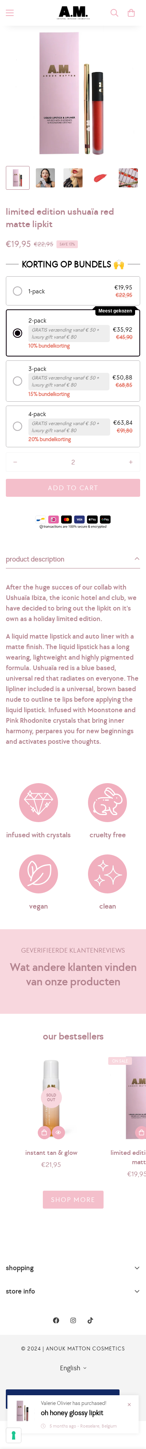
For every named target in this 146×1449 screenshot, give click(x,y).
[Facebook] (56, 1320)
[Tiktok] (90, 1320)
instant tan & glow (51, 1152)
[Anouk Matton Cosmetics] (73, 13)
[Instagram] (73, 1320)
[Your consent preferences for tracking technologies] (13, 1435)
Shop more (73, 1199)
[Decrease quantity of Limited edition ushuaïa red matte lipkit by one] (15, 462)
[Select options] (44, 1132)
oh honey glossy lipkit (72, 1412)
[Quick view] (58, 1132)
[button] (131, 13)
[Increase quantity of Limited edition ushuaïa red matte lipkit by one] (131, 462)
